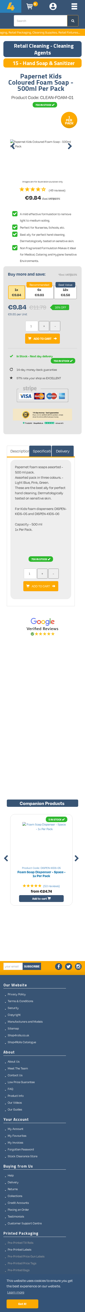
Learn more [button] (15, 1292)
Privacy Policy (17, 994)
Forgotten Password (21, 1149)
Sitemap (13, 1028)
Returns (13, 1189)
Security (13, 1008)
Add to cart (40, 898)
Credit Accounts (18, 1203)
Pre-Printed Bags (18, 1270)
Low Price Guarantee (21, 1082)
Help (11, 1175)
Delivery (63, 451)
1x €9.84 (16, 292)
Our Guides (15, 1109)
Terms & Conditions (20, 1001)
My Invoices (15, 1142)
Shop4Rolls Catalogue (22, 1042)
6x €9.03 (39, 292)
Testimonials (16, 1216)
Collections (15, 1196)
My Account (15, 1129)
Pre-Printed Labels (19, 1249)
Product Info (16, 1096)
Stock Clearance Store (22, 1156)
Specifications (42, 451)
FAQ (10, 1089)
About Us (13, 1061)
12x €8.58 (65, 292)
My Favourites (17, 1136)
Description (19, 451)
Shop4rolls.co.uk (18, 1035)
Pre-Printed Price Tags (22, 1263)
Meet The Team (18, 1068)
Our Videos (15, 1102)
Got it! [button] (22, 1304)
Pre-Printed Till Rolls (20, 1243)
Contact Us (15, 1075)
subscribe (32, 966)
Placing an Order (18, 1209)
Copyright (14, 1015)
